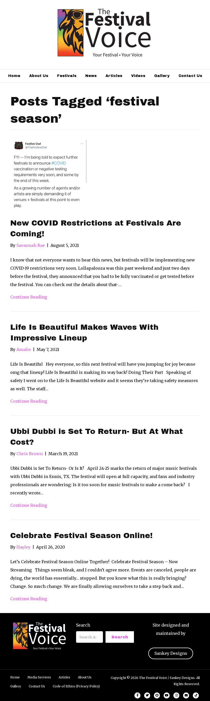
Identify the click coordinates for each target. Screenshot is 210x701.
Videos (138, 76)
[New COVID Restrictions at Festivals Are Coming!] (48, 175)
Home (14, 76)
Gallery (162, 76)
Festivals (66, 76)
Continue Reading (28, 296)
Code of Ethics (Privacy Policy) (76, 686)
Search (83, 625)
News (91, 76)
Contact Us (190, 76)
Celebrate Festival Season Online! (81, 535)
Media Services (39, 677)
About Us (38, 76)
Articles (114, 76)
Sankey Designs (170, 653)
